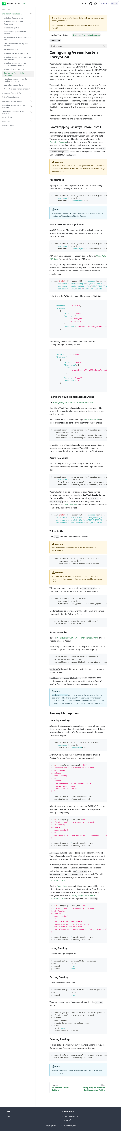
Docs (25, 3)
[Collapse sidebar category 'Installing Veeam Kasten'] (31, 14)
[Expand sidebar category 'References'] (31, 121)
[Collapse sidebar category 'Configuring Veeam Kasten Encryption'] (31, 74)
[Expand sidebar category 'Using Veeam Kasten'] (31, 97)
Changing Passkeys (58, 142)
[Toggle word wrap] (100, 195)
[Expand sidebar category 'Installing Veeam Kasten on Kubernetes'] (31, 23)
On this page (56, 46)
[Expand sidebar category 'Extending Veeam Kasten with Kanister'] (31, 106)
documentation (92, 419)
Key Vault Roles (70, 504)
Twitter (65, 1120)
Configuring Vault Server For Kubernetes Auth (77, 637)
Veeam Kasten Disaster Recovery (74, 216)
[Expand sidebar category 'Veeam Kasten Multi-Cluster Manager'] (31, 112)
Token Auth (62, 886)
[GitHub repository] (90, 3)
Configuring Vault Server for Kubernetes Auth (73, 402)
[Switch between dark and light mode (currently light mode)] (95, 3)
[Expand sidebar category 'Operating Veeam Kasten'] (31, 101)
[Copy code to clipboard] (104, 195)
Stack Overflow (69, 1116)
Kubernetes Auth (57, 880)
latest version (88, 25)
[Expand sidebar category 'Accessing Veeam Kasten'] (31, 93)
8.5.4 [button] (82, 3)
